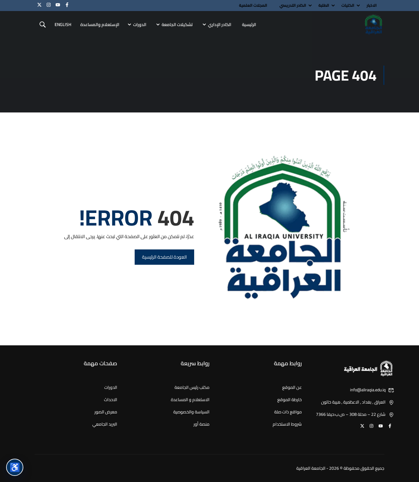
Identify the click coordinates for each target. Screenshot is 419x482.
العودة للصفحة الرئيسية (164, 256)
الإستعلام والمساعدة (99, 24)
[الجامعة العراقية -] (373, 24)
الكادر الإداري (219, 24)
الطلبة (323, 5)
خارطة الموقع (289, 400)
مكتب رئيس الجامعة (192, 387)
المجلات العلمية (253, 5)
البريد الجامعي (104, 424)
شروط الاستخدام (287, 424)
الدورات (139, 24)
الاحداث (110, 400)
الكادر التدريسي (292, 5)
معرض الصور (105, 412)
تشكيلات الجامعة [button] (177, 24)
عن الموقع (292, 387)
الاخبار (372, 5)
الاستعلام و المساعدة (190, 400)
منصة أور (202, 424)
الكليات (347, 5)
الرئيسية (249, 24)
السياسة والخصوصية (191, 412)
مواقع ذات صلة (288, 412)
